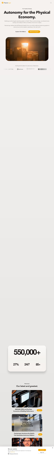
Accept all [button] (42, 449)
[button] (20, 454)
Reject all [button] (42, 452)
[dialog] (27, 451)
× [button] (52, 447)
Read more (13, 451)
